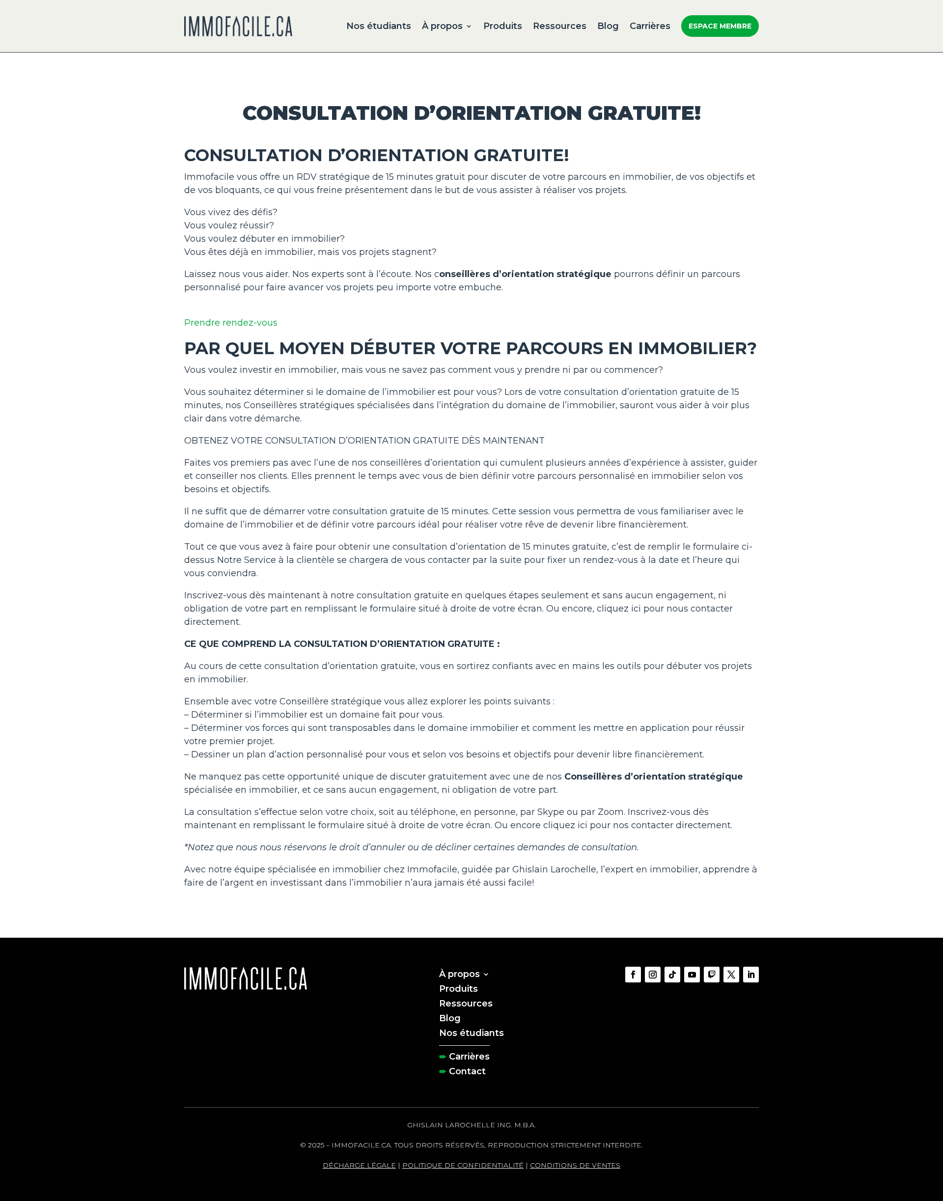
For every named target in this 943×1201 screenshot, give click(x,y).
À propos (442, 26)
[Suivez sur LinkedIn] (751, 974)
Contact (467, 1070)
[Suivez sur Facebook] (633, 974)
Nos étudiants (378, 26)
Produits (502, 26)
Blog (608, 26)
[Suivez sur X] (731, 974)
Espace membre (720, 26)
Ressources (559, 26)
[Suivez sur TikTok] (672, 974)
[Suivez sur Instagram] (653, 974)
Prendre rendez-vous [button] (230, 322)
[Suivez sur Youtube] (692, 974)
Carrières (650, 26)
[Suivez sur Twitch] (712, 974)
